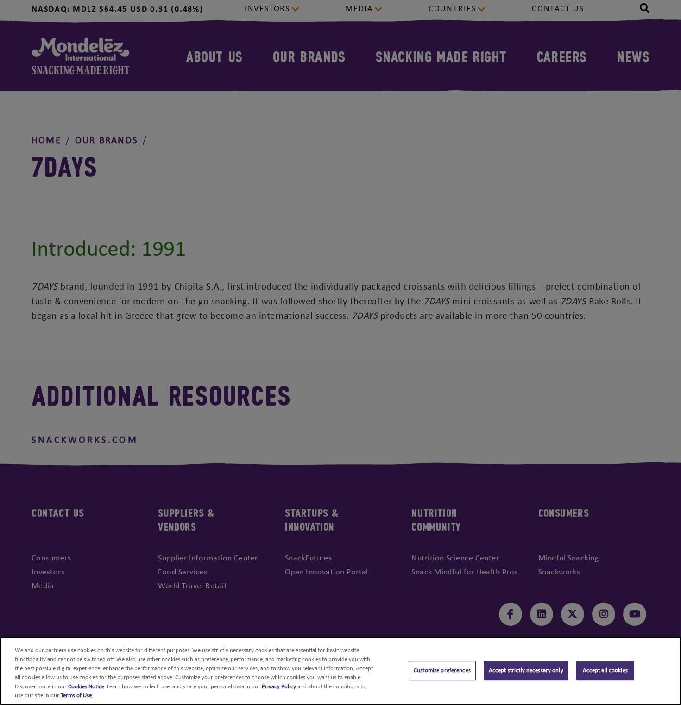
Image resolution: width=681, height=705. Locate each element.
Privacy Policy (279, 687)
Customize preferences (442, 671)
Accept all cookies (605, 671)
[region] (340, 671)
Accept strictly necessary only (526, 671)
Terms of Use (76, 695)
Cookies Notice (86, 687)
